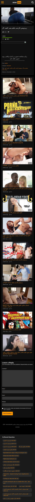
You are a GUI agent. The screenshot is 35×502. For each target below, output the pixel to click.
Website (4, 401)
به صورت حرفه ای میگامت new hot (11, 471)
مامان (3, 69)
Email (3, 395)
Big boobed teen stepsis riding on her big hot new (15, 452)
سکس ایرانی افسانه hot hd (9, 449)
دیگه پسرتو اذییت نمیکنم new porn (11, 464)
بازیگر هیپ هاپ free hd (8, 467)
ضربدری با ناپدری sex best (9, 440)
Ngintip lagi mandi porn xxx (9, 458)
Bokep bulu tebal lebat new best (10, 455)
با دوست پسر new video (24, 486)
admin (6, 63)
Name (3, 388)
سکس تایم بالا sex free (24, 446)
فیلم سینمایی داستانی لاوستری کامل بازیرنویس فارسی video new (15, 494)
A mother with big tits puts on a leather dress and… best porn (16, 482)
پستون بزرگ (25, 68)
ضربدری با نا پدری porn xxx (9, 443)
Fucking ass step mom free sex (10, 478)
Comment (4, 368)
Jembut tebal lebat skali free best (11, 461)
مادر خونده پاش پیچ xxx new (9, 486)
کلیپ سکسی (12, 68)
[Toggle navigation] (2, 2)
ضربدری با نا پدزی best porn (9, 446)
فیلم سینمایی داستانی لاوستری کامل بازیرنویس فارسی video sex (15, 490)
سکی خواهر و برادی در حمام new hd (11, 498)
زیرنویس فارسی (19, 68)
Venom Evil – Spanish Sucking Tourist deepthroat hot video (16, 474)
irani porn (9, 65)
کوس (8, 68)
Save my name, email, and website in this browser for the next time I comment (17, 409)
